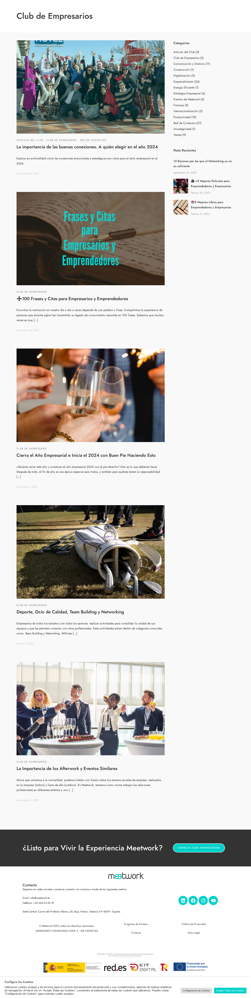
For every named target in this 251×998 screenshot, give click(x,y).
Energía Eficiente (183, 88)
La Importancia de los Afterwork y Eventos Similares (67, 768)
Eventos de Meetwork (186, 99)
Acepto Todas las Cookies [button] (230, 990)
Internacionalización (185, 111)
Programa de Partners (136, 924)
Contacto (136, 933)
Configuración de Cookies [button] (196, 990)
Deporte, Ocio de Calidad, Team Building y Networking (70, 612)
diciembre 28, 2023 (28, 173)
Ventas (177, 135)
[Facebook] (193, 900)
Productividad (182, 117)
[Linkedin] (183, 900)
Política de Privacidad (194, 924)
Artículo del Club (30, 140)
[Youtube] (213, 900)
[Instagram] (203, 900)
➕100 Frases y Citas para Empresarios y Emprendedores (72, 299)
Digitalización (181, 76)
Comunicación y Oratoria (189, 64)
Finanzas (178, 105)
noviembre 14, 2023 (28, 330)
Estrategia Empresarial (187, 93)
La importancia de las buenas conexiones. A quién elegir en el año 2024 (87, 147)
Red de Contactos (93, 140)
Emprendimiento (183, 82)
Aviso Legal (194, 933)
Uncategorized (182, 129)
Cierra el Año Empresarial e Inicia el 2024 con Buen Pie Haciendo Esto (86, 455)
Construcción (181, 70)
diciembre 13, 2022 (27, 800)
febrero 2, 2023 (25, 643)
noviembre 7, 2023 (27, 487)
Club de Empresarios (62, 140)
